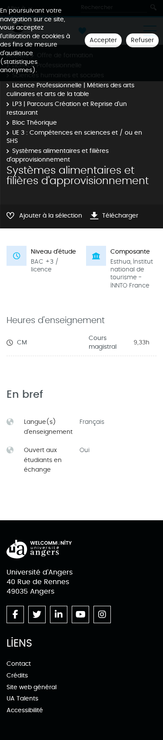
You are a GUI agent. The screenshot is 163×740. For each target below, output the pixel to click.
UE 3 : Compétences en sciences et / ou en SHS (74, 137)
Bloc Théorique (34, 122)
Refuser (142, 40)
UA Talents (22, 698)
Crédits (17, 675)
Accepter (103, 40)
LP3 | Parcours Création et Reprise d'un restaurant (67, 108)
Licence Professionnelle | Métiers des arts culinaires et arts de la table (70, 90)
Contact (19, 663)
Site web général (32, 687)
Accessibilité (25, 710)
